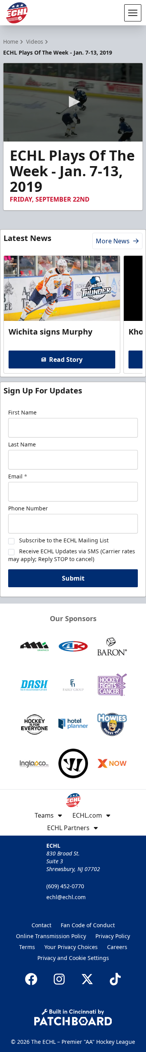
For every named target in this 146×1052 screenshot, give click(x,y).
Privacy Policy (112, 936)
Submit (73, 578)
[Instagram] (59, 979)
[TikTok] (115, 979)
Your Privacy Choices (71, 947)
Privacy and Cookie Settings (73, 958)
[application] (73, 102)
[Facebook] (31, 979)
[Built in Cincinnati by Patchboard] (73, 1017)
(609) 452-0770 (65, 886)
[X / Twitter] (87, 979)
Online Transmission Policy (51, 936)
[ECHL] (17, 13)
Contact (41, 925)
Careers (117, 947)
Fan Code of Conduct (88, 925)
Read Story (66, 359)
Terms (27, 947)
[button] (73, 101)
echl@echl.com (66, 897)
